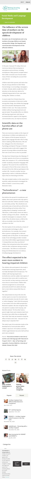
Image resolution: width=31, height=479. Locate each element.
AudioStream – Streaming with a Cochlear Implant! (18, 427)
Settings (7, 477)
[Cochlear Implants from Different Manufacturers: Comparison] (6, 400)
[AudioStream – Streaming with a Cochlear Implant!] (6, 426)
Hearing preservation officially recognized (20, 387)
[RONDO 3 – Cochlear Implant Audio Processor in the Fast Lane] (6, 416)
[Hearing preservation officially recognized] (22, 374)
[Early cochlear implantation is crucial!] (8, 374)
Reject (26, 464)
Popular (9, 395)
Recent (22, 395)
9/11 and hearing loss (15, 410)
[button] (3, 383)
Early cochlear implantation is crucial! (7, 386)
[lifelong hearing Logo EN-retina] (11, 6)
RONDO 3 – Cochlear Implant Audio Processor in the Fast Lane (17, 418)
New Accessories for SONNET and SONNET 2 (17, 435)
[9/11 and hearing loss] (6, 410)
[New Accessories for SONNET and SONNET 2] (6, 434)
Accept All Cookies (17, 464)
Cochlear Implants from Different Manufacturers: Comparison (16, 401)
